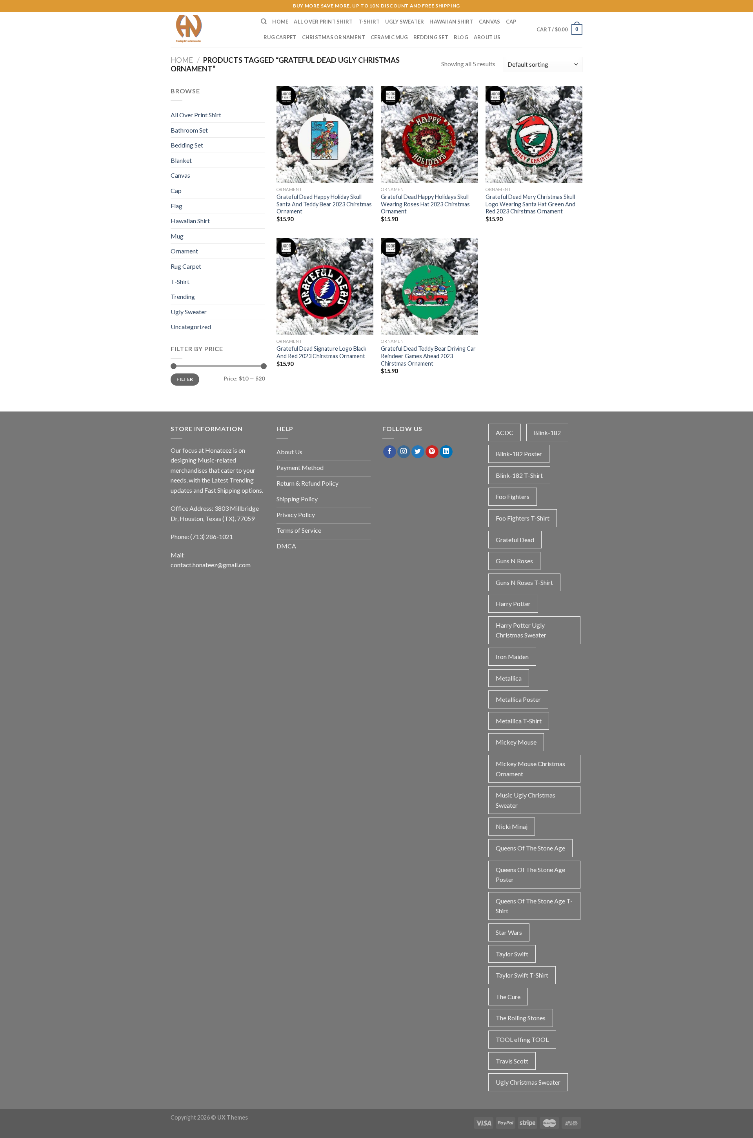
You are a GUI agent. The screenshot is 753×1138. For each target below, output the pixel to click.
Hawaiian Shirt (451, 21)
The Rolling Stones (521, 1017)
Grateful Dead (515, 539)
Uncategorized (191, 326)
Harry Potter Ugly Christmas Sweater (521, 630)
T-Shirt (369, 21)
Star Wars (509, 932)
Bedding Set (430, 37)
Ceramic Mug (389, 37)
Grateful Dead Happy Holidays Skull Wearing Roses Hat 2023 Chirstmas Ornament (425, 204)
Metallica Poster (518, 699)
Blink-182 (547, 432)
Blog (461, 37)
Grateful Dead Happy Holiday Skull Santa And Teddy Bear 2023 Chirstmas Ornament (324, 204)
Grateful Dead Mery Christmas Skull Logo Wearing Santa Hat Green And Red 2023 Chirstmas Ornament (530, 204)
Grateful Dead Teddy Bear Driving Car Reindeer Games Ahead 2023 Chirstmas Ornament (428, 355)
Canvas (489, 21)
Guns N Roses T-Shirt (524, 582)
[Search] (264, 21)
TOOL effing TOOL (522, 1039)
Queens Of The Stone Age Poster (530, 874)
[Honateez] (210, 29)
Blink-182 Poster (519, 453)
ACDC (504, 432)
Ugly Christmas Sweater (528, 1082)
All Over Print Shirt (323, 21)
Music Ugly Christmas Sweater (525, 800)
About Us (487, 37)
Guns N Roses (514, 560)
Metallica (509, 678)
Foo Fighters (512, 496)
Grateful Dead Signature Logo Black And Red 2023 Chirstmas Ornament (321, 352)
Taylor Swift (512, 954)
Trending (183, 296)
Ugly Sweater (404, 21)
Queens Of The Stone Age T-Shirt (534, 906)
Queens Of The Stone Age (530, 848)
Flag (176, 205)
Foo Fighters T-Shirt (522, 518)
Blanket (181, 160)
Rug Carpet (280, 37)
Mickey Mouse (516, 742)
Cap (511, 21)
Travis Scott (512, 1061)
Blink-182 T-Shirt (519, 475)
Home (280, 21)
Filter (184, 379)
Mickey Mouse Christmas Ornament (530, 768)
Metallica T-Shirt (519, 721)
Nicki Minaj (511, 826)
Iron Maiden (512, 656)
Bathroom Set (189, 130)
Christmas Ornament (334, 37)
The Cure (508, 996)
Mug (177, 236)
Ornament (184, 251)
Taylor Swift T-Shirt (522, 975)
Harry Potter (513, 603)
